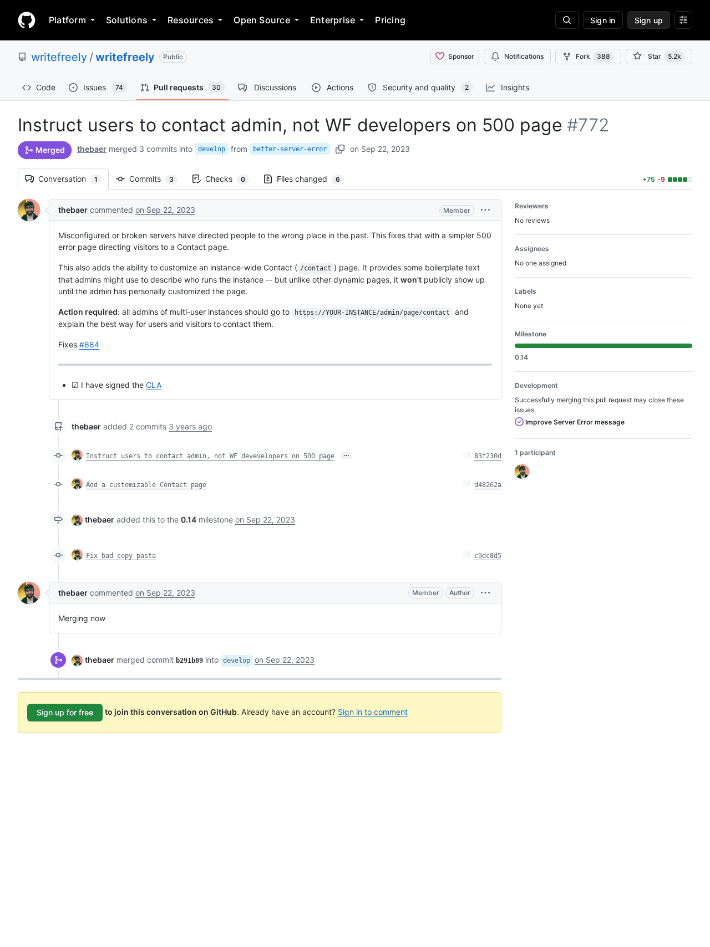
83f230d (487, 456)
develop (211, 149)
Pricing (390, 19)
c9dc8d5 (487, 556)
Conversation (73, 178)
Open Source (262, 19)
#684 (89, 344)
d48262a (487, 485)
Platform (67, 19)
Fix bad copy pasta (121, 556)
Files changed (314, 178)
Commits (157, 178)
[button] (485, 209)
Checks (230, 178)
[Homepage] (27, 20)
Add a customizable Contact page (146, 485)
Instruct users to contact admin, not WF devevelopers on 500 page (210, 456)
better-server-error (290, 149)
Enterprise (332, 19)
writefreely (59, 57)
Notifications (524, 56)
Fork (593, 56)
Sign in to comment (373, 711)
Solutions (127, 19)
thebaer (91, 148)
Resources (191, 19)
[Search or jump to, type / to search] (567, 20)
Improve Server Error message (574, 422)
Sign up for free (65, 712)
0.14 (188, 519)
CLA (153, 385)
